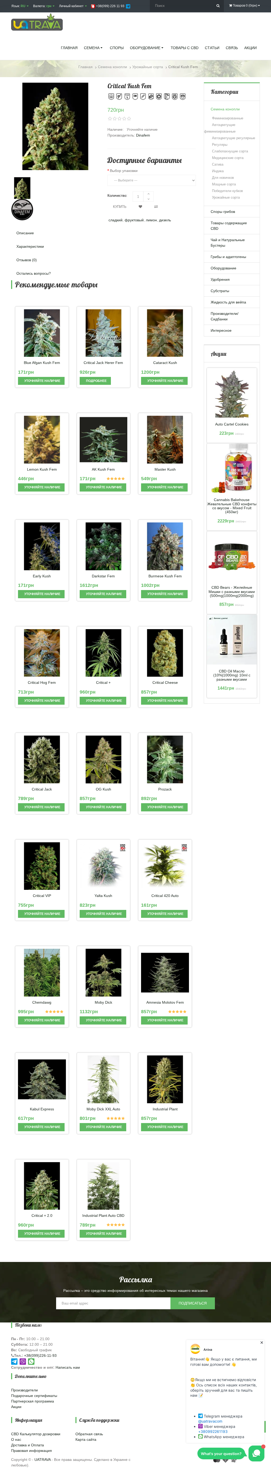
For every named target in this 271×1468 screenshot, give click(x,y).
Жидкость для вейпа (228, 302)
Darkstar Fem (103, 576)
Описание (25, 233)
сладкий (116, 220)
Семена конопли (225, 109)
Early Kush (42, 576)
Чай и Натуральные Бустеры (228, 242)
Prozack (165, 789)
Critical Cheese (165, 683)
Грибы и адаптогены (228, 257)
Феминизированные (227, 118)
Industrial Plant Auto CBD (103, 1216)
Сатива (217, 164)
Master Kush (165, 469)
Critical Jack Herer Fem (103, 363)
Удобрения (220, 279)
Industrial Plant (165, 1109)
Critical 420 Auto (165, 896)
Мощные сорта (224, 184)
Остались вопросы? (33, 273)
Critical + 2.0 (41, 1216)
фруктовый (134, 220)
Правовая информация (31, 1450)
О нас (16, 1439)
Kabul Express (42, 1109)
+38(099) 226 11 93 (109, 6)
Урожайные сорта (226, 197)
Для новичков (223, 178)
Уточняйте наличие (42, 381)
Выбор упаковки (124, 171)
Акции (16, 1407)
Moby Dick (103, 1002)
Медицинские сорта (227, 158)
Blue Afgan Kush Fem (42, 363)
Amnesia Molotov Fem (165, 1002)
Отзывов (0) (26, 260)
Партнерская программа (32, 1401)
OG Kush (103, 789)
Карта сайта (85, 1439)
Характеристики (30, 246)
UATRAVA (42, 1459)
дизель (165, 220)
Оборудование (223, 268)
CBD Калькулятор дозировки (35, 1434)
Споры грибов (223, 211)
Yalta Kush (103, 896)
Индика (218, 171)
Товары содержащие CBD (229, 226)
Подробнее (96, 381)
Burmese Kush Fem (165, 576)
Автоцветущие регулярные (233, 138)
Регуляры (219, 145)
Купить (120, 207)
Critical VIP (42, 896)
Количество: (117, 196)
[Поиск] (218, 6)
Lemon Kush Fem (42, 469)
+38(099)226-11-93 (40, 1355)
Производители (24, 1390)
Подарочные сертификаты (34, 1396)
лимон (151, 220)
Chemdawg (41, 1002)
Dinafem (143, 135)
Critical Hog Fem (42, 683)
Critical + (103, 683)
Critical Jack (42, 789)
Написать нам (68, 1367)
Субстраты (220, 291)
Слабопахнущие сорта (230, 151)
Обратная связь (89, 1434)
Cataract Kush (165, 363)
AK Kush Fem (103, 469)
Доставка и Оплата (27, 1445)
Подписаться (193, 1303)
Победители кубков (227, 191)
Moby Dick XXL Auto (103, 1109)
